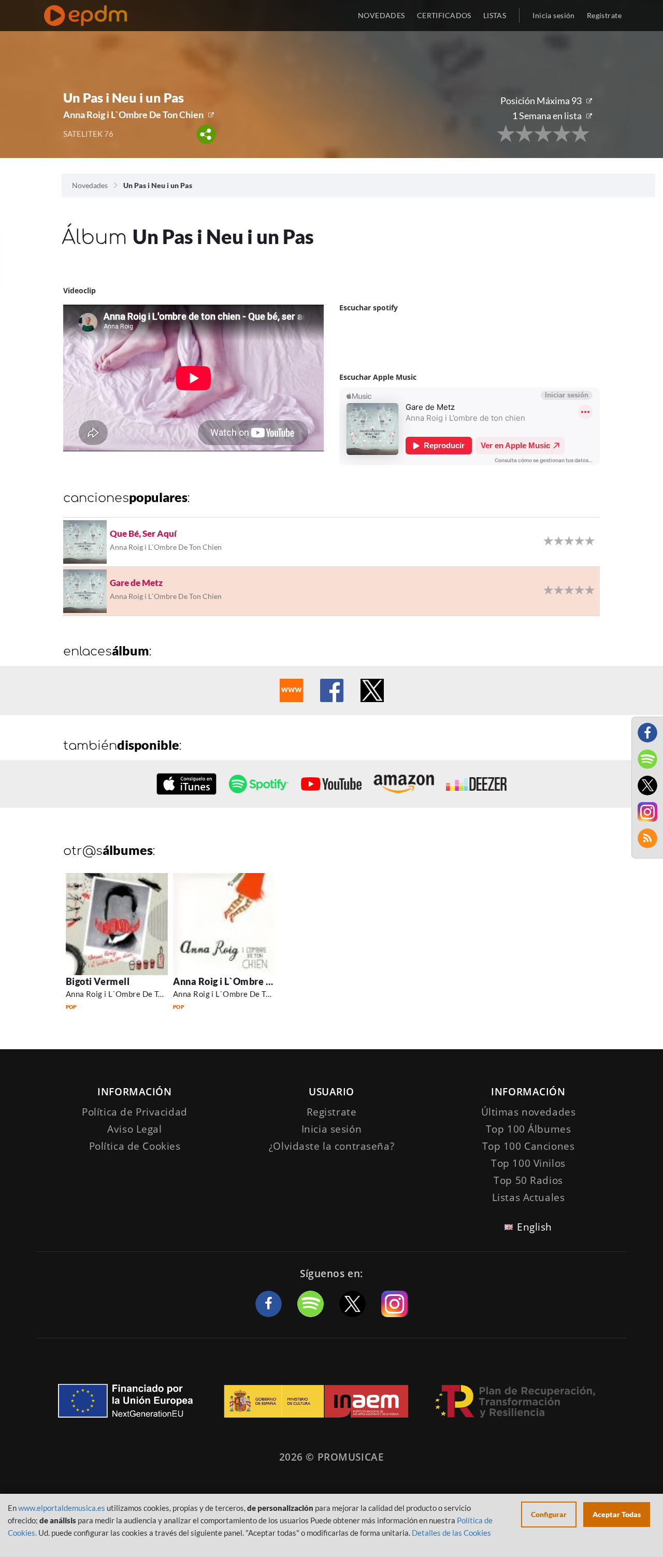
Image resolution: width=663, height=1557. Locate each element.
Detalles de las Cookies (451, 1532)
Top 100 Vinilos (528, 1163)
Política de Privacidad (135, 1112)
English (534, 1227)
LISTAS (495, 15)
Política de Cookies (135, 1146)
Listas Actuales (528, 1197)
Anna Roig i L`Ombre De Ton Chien (133, 114)
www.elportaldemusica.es (61, 1507)
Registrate (332, 1112)
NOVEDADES (381, 15)
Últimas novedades (528, 1112)
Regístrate (604, 15)
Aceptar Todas (617, 1514)
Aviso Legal (134, 1129)
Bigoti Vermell (98, 981)
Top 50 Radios (528, 1180)
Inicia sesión (553, 15)
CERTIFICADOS (444, 15)
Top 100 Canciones (528, 1146)
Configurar (549, 1514)
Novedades (90, 185)
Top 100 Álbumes (528, 1129)
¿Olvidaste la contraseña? (331, 1146)
